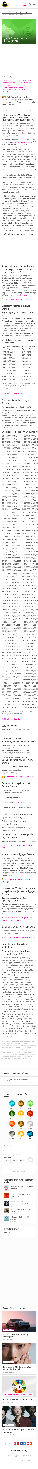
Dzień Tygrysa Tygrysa (25, 82)
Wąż (30, 1118)
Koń (12, 1128)
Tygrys (30, 1108)
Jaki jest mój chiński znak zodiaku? (17, 299)
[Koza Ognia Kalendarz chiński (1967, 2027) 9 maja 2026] (6, 1194)
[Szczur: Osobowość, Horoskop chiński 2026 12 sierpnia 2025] (6, 1209)
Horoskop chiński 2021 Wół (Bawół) (17, 1073)
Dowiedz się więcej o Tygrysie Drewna (20, 777)
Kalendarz (5, 80)
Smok (21, 1118)
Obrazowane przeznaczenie (11, 87)
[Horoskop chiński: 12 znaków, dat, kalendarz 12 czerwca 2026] (6, 1186)
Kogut (12, 1138)
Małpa (30, 1128)
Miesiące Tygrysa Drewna (10, 82)
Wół (21, 1108)
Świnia (30, 1138)
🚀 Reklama (15, 1453)
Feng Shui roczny (9, 1329)
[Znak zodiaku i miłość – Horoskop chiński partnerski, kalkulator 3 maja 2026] (6, 1201)
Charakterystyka (23, 85)
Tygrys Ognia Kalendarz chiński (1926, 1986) (20, 1081)
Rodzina (6, 1235)
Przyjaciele (16, 1455)
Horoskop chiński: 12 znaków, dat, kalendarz (18, 1399)
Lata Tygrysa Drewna (25, 80)
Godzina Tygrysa (7, 85)
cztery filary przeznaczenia (21, 142)
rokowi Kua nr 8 (21, 295)
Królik (12, 1118)
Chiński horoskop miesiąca (14, 393)
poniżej (22, 133)
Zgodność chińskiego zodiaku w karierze (19, 937)
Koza (21, 1128)
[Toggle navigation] (34, 4)
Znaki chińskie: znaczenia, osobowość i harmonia (18, 1394)
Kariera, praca (22, 89)
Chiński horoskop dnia (12, 719)
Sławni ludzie (6, 91)
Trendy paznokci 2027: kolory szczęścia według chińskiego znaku (17, 1368)
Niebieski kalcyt (24, 802)
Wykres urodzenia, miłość (10, 89)
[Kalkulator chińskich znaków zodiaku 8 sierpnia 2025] (6, 1217)
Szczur (12, 1108)
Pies (21, 1138)
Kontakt (22, 1457)
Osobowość (7, 1233)
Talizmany (21, 87)
